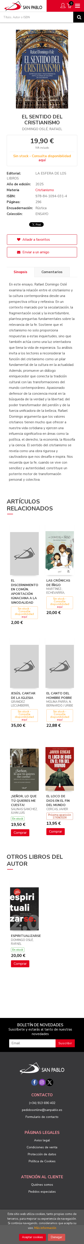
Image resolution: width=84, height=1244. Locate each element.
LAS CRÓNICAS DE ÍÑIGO (58, 582)
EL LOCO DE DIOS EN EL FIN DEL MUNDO (58, 800)
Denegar (56, 1237)
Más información (45, 1228)
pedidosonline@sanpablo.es (42, 1110)
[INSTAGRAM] (42, 1082)
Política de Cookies (42, 1161)
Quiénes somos (42, 1185)
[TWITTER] (49, 1082)
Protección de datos (42, 1154)
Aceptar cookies (32, 1237)
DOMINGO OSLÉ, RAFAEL (42, 129)
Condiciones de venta (42, 1147)
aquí (42, 160)
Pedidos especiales (42, 1192)
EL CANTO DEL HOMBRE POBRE (59, 695)
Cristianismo (44, 190)
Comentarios (51, 272)
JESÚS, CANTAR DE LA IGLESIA (23, 695)
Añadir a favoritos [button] (36, 239)
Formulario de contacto (42, 1117)
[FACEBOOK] (34, 1082)
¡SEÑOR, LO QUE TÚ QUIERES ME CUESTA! (24, 800)
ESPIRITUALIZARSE (26, 936)
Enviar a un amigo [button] (35, 252)
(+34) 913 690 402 (42, 1103)
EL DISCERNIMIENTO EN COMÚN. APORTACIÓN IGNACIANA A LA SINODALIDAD (24, 591)
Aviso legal (42, 1140)
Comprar (20, 832)
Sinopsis (20, 272)
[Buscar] (78, 17)
